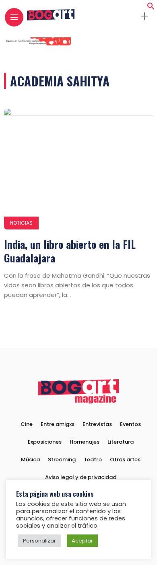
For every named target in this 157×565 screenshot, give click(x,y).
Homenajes (84, 442)
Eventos (130, 424)
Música (30, 459)
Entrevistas (97, 424)
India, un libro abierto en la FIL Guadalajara (70, 251)
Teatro (93, 459)
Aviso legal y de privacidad (80, 477)
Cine (27, 424)
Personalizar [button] (39, 541)
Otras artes (125, 459)
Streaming (62, 459)
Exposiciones (45, 442)
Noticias (21, 222)
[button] (151, 8)
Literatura (120, 442)
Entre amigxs (57, 424)
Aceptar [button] (82, 541)
